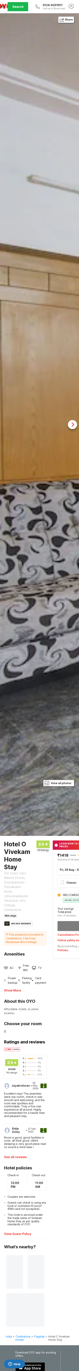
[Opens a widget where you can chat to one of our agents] (14, 1364)
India (9, 1336)
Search (18, 7)
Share (69, 19)
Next (72, 424)
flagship (39, 1336)
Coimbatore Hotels (23, 1338)
